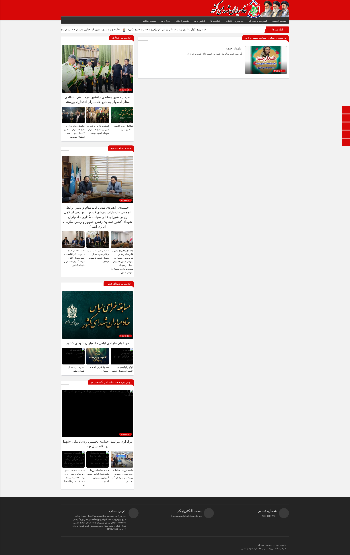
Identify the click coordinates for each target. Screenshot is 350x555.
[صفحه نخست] (346, 110)
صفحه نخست (279, 21)
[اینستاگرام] (346, 142)
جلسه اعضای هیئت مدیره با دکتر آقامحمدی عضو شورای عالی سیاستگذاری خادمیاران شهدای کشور (74, 257)
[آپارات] (346, 134)
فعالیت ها (215, 21)
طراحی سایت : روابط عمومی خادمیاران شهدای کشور (264, 548)
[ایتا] (346, 126)
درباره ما (165, 21)
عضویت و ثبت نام (257, 21)
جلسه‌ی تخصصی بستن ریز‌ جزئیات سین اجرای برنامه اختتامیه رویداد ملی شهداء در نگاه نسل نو (74, 477)
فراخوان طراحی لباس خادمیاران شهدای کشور (97, 343)
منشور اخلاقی (181, 21)
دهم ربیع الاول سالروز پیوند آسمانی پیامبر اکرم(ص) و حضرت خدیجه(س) (194, 29)
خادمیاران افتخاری (234, 21)
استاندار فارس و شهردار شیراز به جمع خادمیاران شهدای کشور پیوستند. (98, 130)
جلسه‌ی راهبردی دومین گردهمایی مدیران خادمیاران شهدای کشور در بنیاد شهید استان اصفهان (97, 29)
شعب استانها (149, 21)
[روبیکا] (346, 118)
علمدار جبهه (234, 48)
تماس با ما (199, 21)
